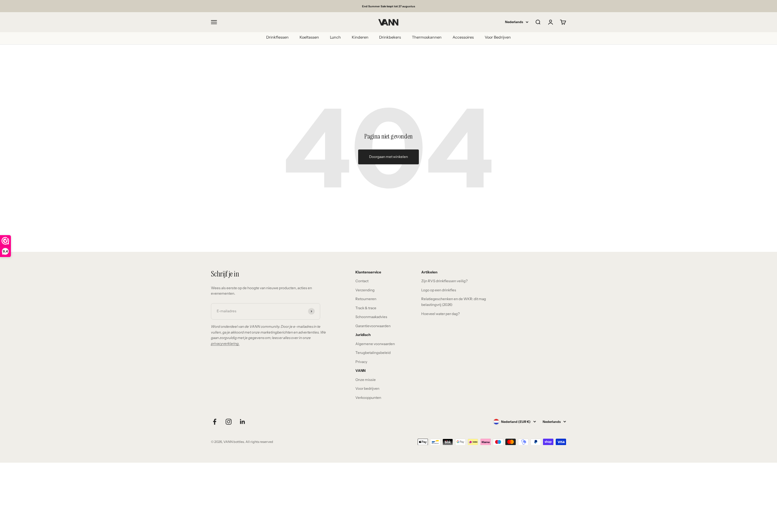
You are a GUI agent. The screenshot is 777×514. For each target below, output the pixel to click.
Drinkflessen (277, 37)
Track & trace (365, 308)
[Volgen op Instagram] (228, 421)
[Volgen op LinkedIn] (242, 421)
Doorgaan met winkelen (388, 157)
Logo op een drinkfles (438, 290)
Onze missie (365, 380)
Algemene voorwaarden (375, 344)
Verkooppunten (368, 398)
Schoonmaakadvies (371, 317)
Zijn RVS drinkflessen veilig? (444, 281)
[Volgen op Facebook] (214, 421)
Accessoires (463, 37)
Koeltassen (309, 37)
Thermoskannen (427, 37)
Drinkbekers (390, 37)
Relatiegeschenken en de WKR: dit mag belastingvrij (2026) (453, 302)
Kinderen (360, 37)
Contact (361, 281)
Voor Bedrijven (498, 37)
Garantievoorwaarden (373, 326)
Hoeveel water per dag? (440, 314)
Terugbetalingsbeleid (373, 353)
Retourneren (365, 299)
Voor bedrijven (367, 388)
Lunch (335, 37)
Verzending (365, 290)
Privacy (361, 362)
